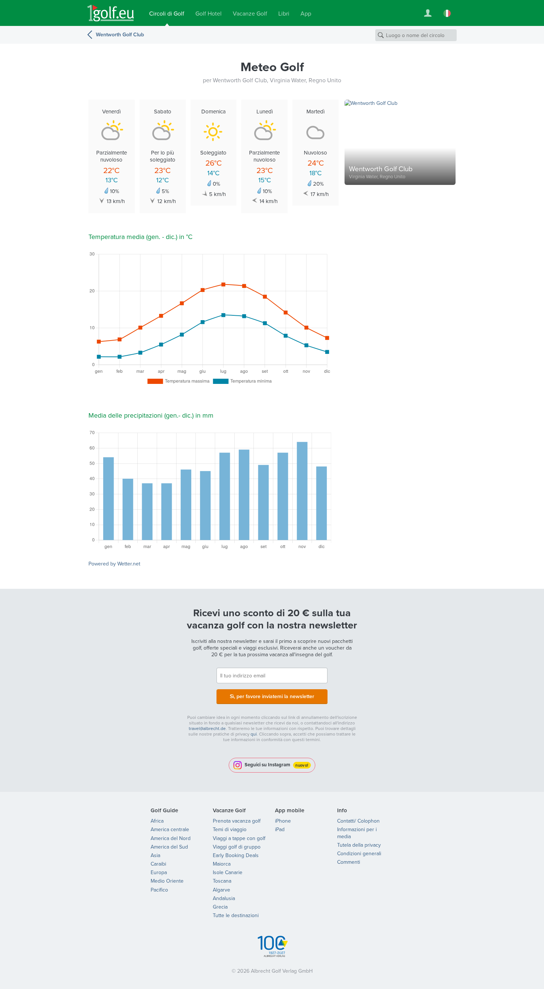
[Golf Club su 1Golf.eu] (110, 13)
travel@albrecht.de (207, 728)
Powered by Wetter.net (114, 563)
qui (254, 734)
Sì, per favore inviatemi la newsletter (272, 696)
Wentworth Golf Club (120, 34)
